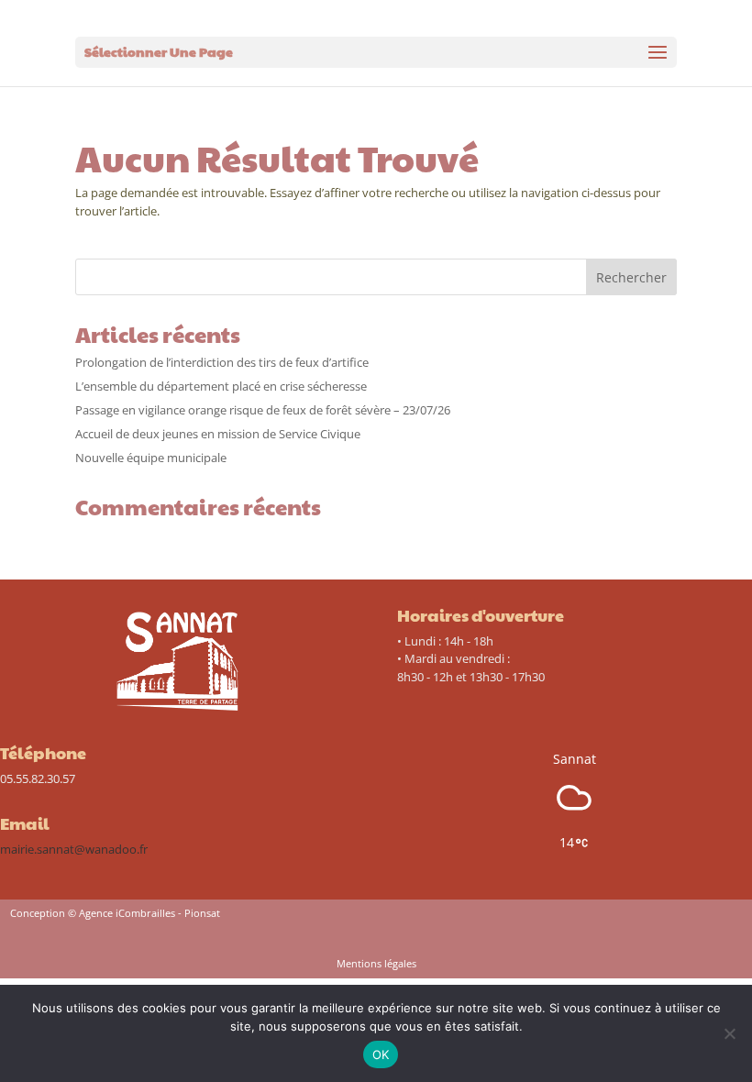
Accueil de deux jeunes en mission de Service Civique (217, 433)
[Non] (729, 1033)
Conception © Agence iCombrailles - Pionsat (115, 913)
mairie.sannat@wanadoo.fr (74, 849)
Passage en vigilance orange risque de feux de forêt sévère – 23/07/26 (262, 410)
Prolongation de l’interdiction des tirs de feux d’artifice (222, 362)
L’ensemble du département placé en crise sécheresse (221, 386)
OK (381, 1054)
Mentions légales (376, 963)
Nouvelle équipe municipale (151, 457)
